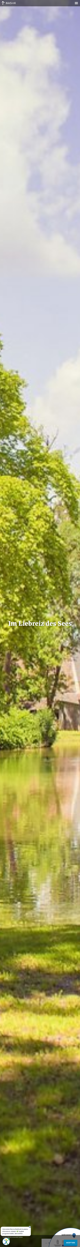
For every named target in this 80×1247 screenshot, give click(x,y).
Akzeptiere (70, 1243)
